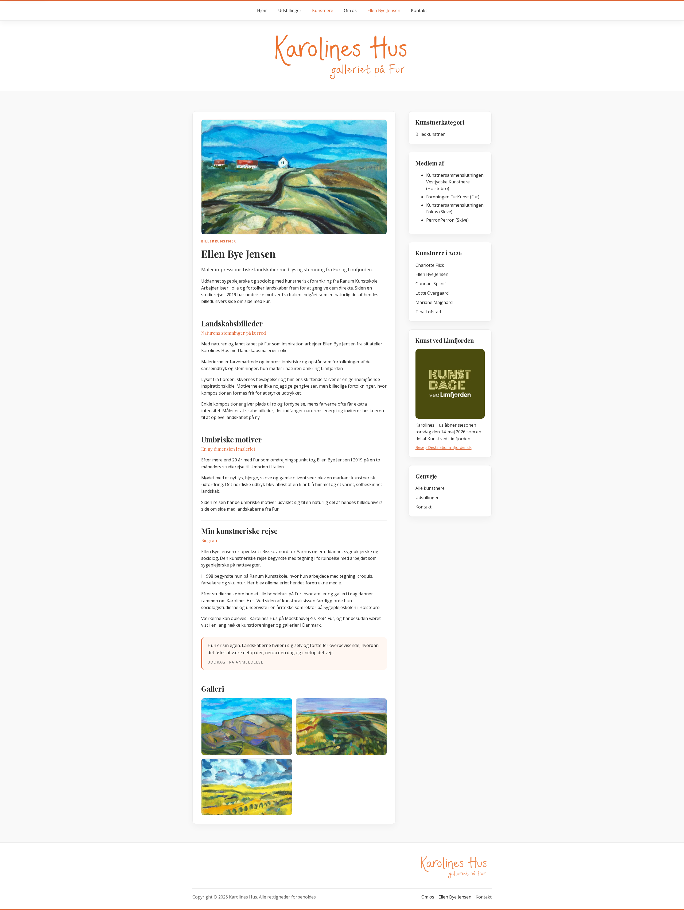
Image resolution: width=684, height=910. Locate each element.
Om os (350, 10)
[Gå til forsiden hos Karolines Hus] (342, 55)
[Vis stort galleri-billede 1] (246, 726)
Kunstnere (322, 10)
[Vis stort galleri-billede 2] (341, 726)
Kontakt (419, 10)
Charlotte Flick (429, 265)
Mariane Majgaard (434, 302)
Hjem (262, 10)
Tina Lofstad (428, 312)
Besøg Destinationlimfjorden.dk (443, 447)
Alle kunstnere (430, 488)
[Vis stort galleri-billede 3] (246, 786)
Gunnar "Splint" (430, 284)
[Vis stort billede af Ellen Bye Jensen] (294, 176)
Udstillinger (289, 10)
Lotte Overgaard (432, 293)
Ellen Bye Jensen (383, 10)
